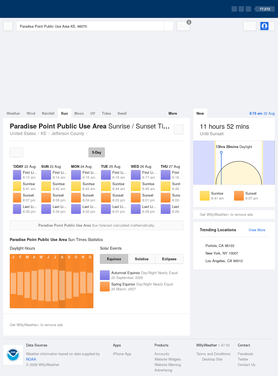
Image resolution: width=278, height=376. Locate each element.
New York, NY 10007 (222, 253)
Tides (106, 113)
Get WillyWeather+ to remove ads (226, 214)
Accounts (161, 353)
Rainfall (48, 113)
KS (43, 133)
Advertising (163, 369)
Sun (64, 113)
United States (23, 133)
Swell (122, 113)
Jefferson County (67, 133)
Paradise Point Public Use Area (90, 133)
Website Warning (167, 364)
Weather (13, 113)
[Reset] (159, 26)
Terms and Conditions (213, 353)
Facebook (245, 353)
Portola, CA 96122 (220, 245)
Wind (31, 113)
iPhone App (122, 353)
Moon (79, 113)
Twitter (243, 359)
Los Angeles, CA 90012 (224, 260)
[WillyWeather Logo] (28, 9)
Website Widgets (167, 359)
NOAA (31, 359)
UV (92, 113)
